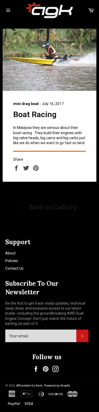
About (10, 253)
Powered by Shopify (57, 385)
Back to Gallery (52, 207)
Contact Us (14, 268)
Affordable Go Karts (29, 385)
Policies (11, 261)
